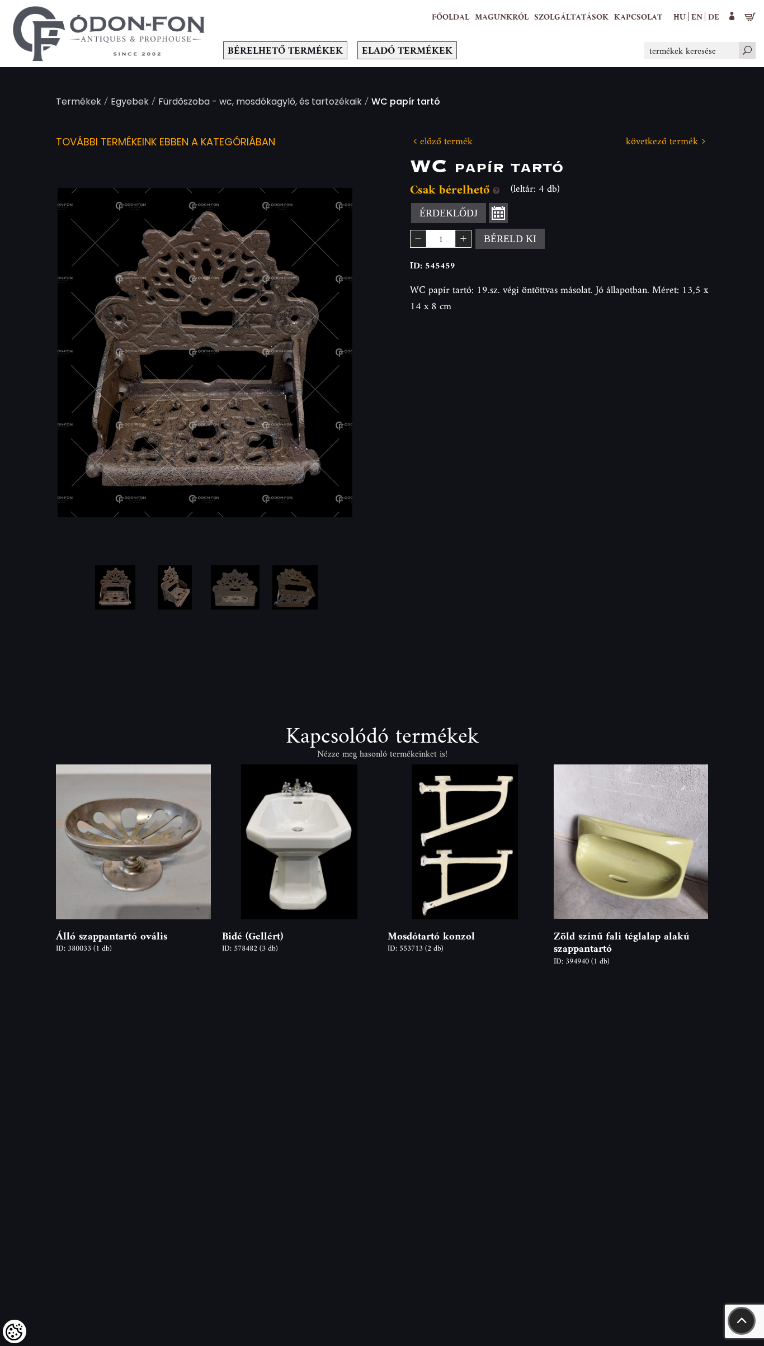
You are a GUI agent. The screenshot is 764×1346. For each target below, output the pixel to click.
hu (679, 16)
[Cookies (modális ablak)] (14, 1331)
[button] (501, 17)
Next (326, 352)
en (696, 16)
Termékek (78, 102)
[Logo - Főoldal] (109, 33)
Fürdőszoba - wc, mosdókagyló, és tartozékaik (260, 102)
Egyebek (130, 102)
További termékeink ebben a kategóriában (165, 143)
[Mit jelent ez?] (496, 189)
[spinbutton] (440, 238)
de (713, 16)
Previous (84, 352)
